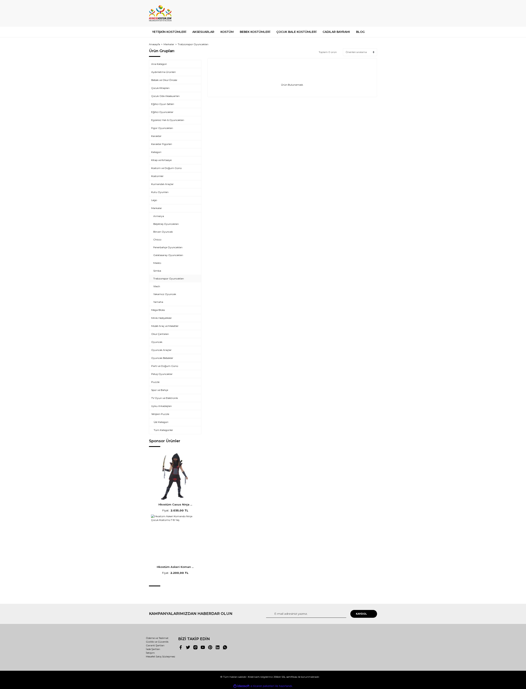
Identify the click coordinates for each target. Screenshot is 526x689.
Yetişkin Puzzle (160, 414)
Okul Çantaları (160, 333)
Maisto (157, 262)
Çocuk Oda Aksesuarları (165, 96)
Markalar (156, 208)
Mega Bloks (158, 309)
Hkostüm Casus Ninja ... (175, 504)
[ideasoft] (241, 686)
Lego (154, 200)
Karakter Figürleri (161, 144)
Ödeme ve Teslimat (157, 638)
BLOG (360, 32)
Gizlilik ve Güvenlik (157, 641)
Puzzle (155, 382)
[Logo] (160, 13)
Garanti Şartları (155, 645)
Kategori (156, 152)
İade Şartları (153, 649)
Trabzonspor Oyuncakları (193, 44)
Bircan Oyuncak (163, 231)
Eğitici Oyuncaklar (162, 112)
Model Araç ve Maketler (165, 325)
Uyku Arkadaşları (161, 406)
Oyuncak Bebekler (162, 357)
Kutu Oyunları (159, 192)
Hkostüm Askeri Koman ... (175, 566)
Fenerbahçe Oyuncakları (167, 247)
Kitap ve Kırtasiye (161, 160)
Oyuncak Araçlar (161, 349)
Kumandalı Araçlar (162, 184)
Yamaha (158, 301)
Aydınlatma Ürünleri (163, 71)
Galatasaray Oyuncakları (168, 255)
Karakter (156, 136)
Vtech (156, 286)
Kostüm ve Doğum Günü (166, 168)
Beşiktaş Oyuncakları (166, 223)
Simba (157, 270)
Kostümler (157, 176)
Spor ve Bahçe (159, 390)
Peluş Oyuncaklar (162, 374)
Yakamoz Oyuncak (164, 294)
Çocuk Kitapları (160, 88)
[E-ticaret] (262, 686)
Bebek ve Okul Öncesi (164, 80)
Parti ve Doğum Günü (164, 365)
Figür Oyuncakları (162, 128)
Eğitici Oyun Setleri (162, 104)
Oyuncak (156, 341)
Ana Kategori (159, 63)
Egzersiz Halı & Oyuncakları (167, 120)
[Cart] (372, 13)
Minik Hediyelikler (161, 317)
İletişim (150, 652)
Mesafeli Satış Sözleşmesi (160, 656)
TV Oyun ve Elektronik (164, 398)
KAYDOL (361, 613)
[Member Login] (351, 13)
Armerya (158, 216)
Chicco (157, 239)
